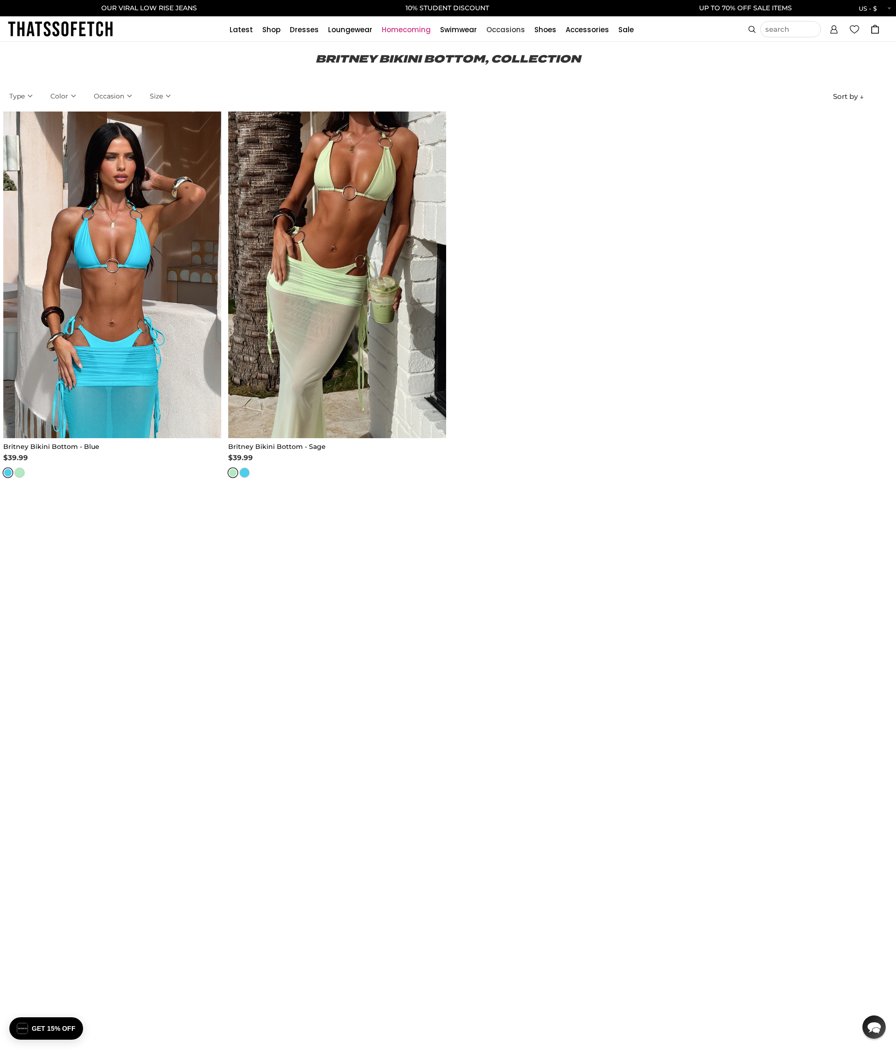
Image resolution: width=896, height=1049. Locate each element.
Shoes (545, 30)
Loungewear (350, 30)
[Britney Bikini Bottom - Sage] (337, 275)
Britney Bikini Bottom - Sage (277, 446)
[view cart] (875, 29)
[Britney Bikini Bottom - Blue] (112, 275)
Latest (241, 30)
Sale (626, 30)
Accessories (587, 30)
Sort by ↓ (848, 96)
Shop (271, 30)
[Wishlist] (854, 29)
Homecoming (406, 30)
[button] (834, 28)
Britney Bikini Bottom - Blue (51, 446)
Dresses (304, 30)
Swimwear (458, 30)
